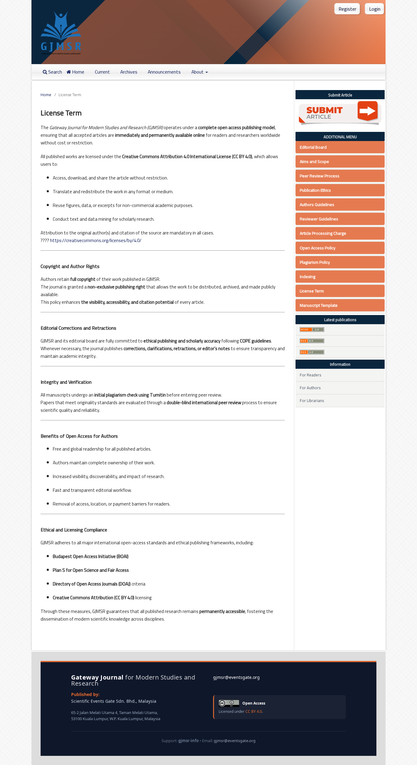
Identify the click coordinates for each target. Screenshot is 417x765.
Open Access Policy (317, 248)
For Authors (310, 387)
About (198, 71)
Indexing (307, 277)
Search (54, 71)
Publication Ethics (315, 190)
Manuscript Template (319, 305)
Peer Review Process (319, 176)
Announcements (164, 71)
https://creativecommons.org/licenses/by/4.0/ (95, 240)
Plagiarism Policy (315, 262)
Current (102, 71)
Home (77, 71)
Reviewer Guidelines (319, 219)
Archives (128, 71)
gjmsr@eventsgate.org (236, 677)
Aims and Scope (314, 161)
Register (347, 8)
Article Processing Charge (323, 233)
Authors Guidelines (317, 204)
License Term (312, 291)
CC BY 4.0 (253, 711)
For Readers (310, 375)
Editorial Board (313, 147)
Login (374, 8)
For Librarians (312, 400)
